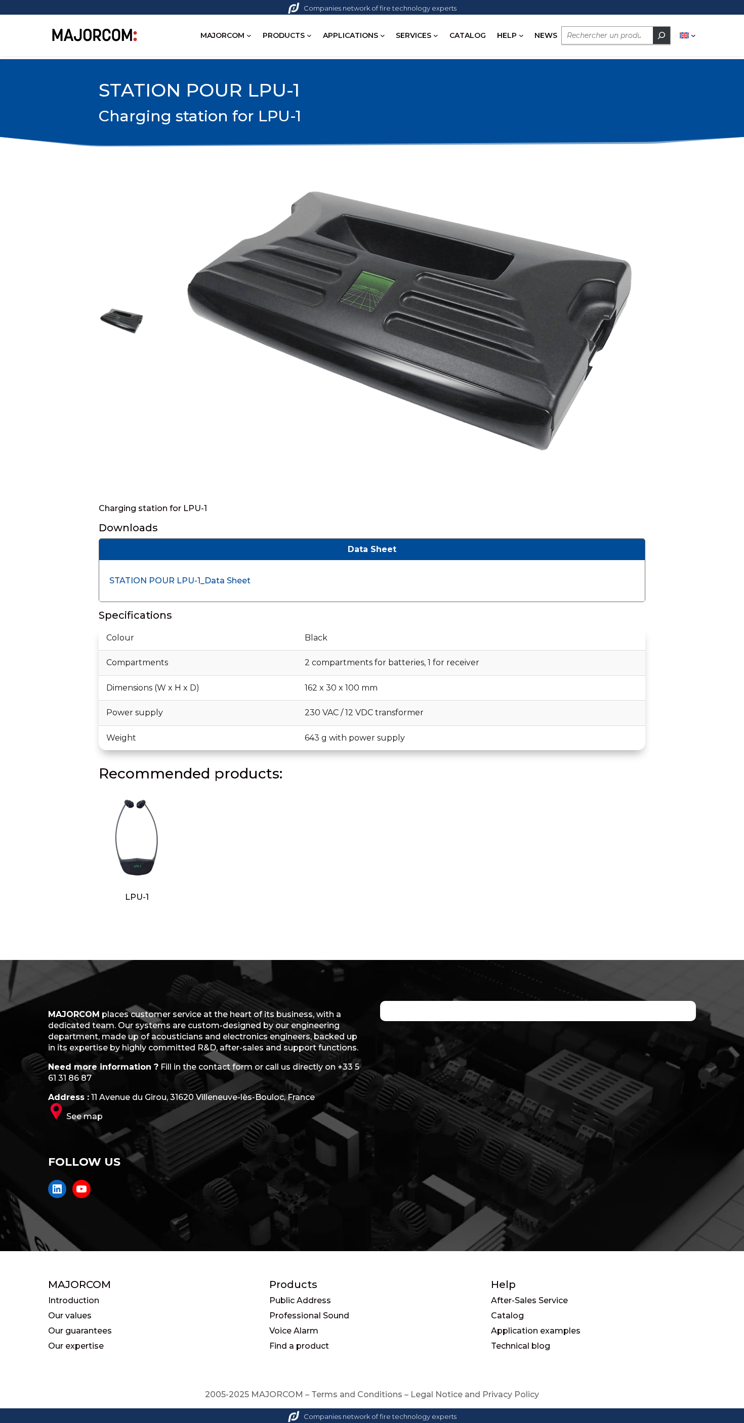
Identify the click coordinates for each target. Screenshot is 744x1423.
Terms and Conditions (356, 1394)
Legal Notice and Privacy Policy (474, 1394)
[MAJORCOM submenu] (249, 35)
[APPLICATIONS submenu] (382, 35)
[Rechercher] (661, 35)
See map (84, 1116)
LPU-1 (137, 897)
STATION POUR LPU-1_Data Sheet (180, 580)
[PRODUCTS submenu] (309, 35)
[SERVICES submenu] (435, 35)
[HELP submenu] (521, 35)
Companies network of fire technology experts (380, 8)
